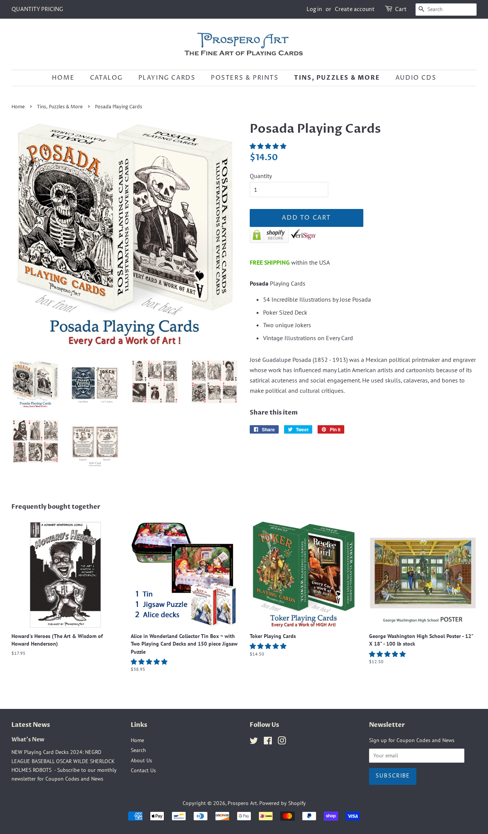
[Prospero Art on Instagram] (282, 742)
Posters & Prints (245, 78)
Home (63, 78)
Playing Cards (167, 78)
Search (138, 750)
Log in (314, 9)
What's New (27, 739)
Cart (401, 9)
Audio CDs (415, 78)
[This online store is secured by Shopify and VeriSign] (283, 240)
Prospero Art (242, 803)
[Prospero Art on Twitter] (254, 742)
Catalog (106, 78)
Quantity (261, 176)
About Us (141, 760)
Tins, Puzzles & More (337, 78)
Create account (355, 9)
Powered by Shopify (282, 803)
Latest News (30, 725)
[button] (269, 146)
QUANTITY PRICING (37, 9)
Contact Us (143, 770)
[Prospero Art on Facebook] (267, 742)
